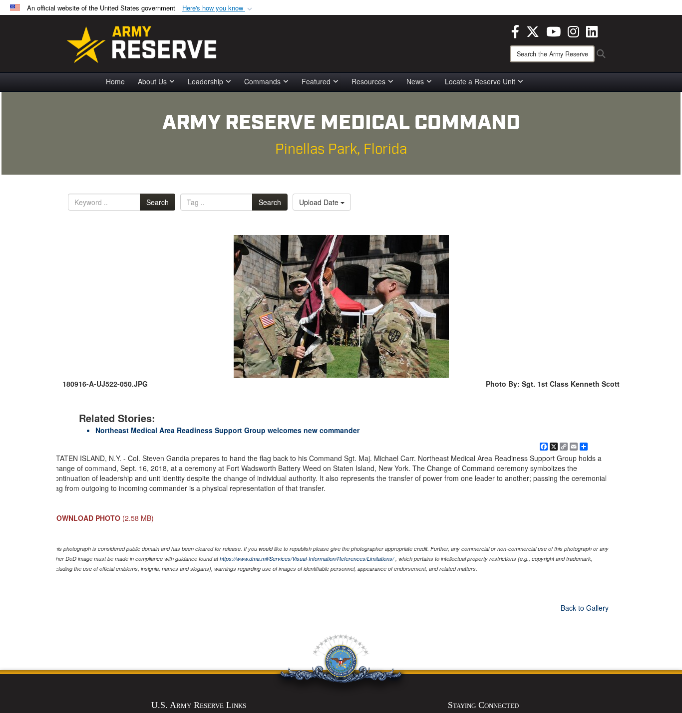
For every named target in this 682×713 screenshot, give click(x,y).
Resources (368, 81)
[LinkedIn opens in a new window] (592, 30)
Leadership (205, 81)
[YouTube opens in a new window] (553, 30)
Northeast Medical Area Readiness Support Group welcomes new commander (227, 430)
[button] (218, 8)
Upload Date (320, 202)
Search (157, 202)
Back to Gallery (585, 608)
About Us (152, 81)
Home (115, 81)
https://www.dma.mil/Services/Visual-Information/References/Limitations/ (307, 558)
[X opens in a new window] (532, 30)
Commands (262, 81)
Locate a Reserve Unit (480, 81)
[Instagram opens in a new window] (573, 30)
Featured (316, 81)
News (415, 81)
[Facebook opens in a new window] (515, 30)
